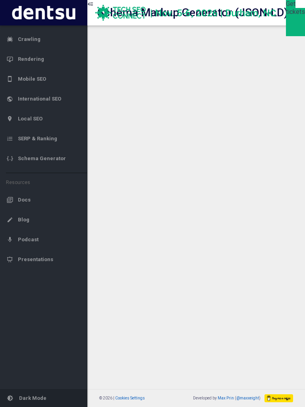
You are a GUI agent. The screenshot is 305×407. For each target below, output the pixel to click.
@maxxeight (247, 398)
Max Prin (226, 398)
